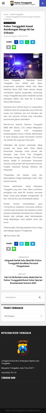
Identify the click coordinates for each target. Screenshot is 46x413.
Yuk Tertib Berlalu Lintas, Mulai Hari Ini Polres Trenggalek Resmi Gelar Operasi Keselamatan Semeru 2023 (23, 280)
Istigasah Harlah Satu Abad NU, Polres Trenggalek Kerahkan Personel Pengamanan (23, 263)
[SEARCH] (39, 297)
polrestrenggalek (11, 36)
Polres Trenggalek (9, 23)
